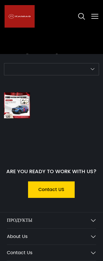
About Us (17, 236)
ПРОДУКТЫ (19, 220)
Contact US (51, 189)
